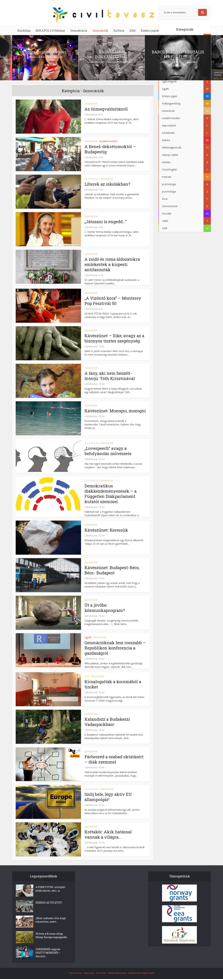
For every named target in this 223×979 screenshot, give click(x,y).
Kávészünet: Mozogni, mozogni (115, 411)
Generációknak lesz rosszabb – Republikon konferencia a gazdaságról (115, 648)
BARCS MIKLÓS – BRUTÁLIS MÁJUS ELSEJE (178, 54)
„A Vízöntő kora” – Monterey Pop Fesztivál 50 (112, 300)
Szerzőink (101, 972)
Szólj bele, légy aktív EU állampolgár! (108, 796)
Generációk (100, 30)
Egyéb (87, 637)
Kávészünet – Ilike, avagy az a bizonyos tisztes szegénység (114, 338)
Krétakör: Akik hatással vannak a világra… (108, 834)
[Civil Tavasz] (111, 16)
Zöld (132, 30)
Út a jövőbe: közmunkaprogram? (104, 607)
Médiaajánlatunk (117, 972)
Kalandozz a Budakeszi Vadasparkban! (107, 721)
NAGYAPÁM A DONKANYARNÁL (111, 54)
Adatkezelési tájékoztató (141, 972)
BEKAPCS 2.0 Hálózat (50, 30)
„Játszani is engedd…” (105, 221)
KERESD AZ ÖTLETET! (49, 902)
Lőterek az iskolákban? (107, 184)
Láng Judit (57, 57)
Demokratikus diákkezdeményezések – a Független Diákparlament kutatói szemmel (110, 493)
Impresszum (75, 972)
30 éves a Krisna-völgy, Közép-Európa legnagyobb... (52, 935)
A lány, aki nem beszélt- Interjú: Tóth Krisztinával (109, 375)
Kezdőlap (23, 30)
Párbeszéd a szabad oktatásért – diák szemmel (114, 759)
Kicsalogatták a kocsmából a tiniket (112, 684)
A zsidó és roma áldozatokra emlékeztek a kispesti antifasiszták (112, 264)
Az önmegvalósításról (106, 109)
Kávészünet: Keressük (106, 530)
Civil (86, 676)
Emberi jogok (150, 30)
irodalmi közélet (108, 141)
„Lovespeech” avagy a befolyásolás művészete (107, 450)
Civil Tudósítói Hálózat (123, 61)
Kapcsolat (89, 972)
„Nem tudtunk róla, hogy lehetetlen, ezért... (51, 919)
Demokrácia (78, 30)
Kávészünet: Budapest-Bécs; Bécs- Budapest (112, 570)
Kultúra (118, 30)
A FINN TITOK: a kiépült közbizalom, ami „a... (51, 888)
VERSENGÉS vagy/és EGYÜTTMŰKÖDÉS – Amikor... (48, 953)
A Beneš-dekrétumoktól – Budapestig (110, 149)
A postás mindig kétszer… (45, 52)
